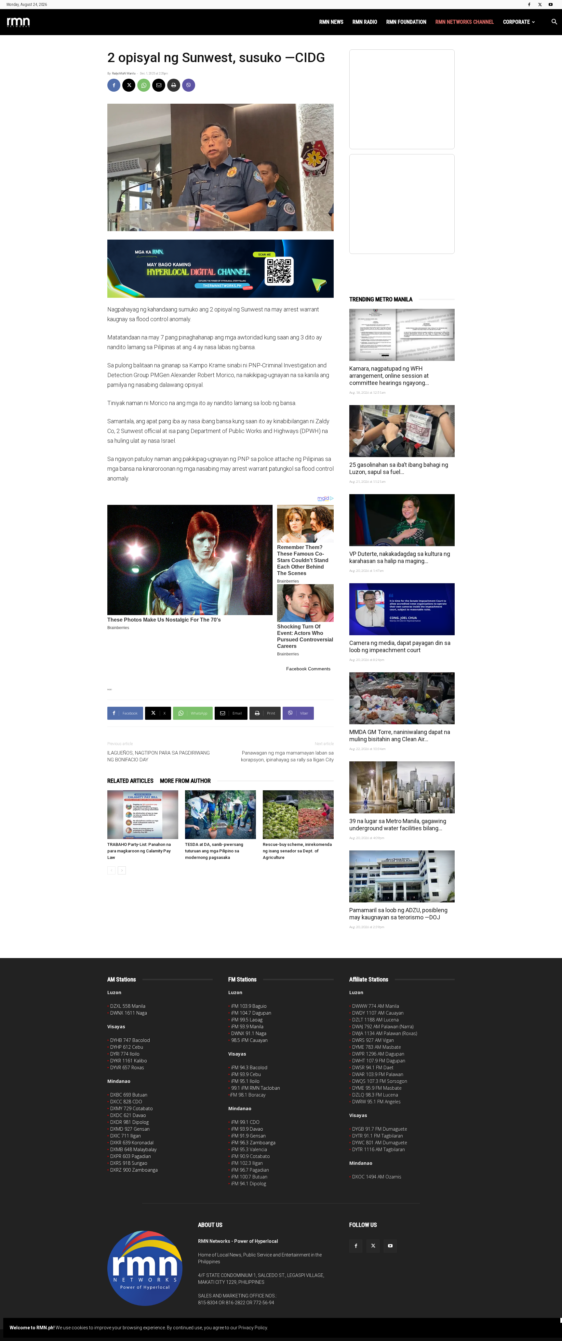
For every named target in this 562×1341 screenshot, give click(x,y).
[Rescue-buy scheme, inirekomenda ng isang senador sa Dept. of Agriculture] (298, 814)
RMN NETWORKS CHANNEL (464, 22)
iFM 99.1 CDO (245, 1122)
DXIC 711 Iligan (125, 1136)
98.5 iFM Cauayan (249, 1040)
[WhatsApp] (143, 85)
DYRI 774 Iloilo (125, 1054)
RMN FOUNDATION (406, 22)
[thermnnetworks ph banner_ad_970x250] (220, 269)
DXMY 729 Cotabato (131, 1108)
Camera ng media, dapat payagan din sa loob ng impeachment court (399, 646)
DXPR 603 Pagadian (130, 1156)
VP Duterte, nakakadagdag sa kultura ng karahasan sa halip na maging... (399, 557)
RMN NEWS (331, 22)
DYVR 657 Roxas (127, 1067)
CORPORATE (516, 22)
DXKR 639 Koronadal (132, 1142)
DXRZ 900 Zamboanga (134, 1170)
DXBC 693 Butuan (128, 1095)
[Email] (158, 85)
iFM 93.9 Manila (247, 1026)
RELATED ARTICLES (130, 780)
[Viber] (188, 85)
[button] (554, 23)
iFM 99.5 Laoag (246, 1020)
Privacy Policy (252, 1327)
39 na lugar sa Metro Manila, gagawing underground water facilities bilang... (397, 825)
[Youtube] (550, 4)
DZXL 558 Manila (127, 1006)
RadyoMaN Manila (123, 73)
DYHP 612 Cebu (126, 1047)
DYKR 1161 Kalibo (128, 1061)
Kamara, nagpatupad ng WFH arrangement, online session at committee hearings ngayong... (389, 375)
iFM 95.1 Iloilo (245, 1081)
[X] (540, 4)
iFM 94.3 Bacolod (249, 1067)
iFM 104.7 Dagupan (251, 1013)
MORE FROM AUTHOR (185, 780)
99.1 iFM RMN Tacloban (255, 1088)
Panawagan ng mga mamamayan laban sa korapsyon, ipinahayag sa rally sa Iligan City (287, 756)
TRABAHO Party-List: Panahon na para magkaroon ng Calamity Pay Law (139, 851)
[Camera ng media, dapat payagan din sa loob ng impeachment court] (402, 609)
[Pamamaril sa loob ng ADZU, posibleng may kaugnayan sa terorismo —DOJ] (402, 876)
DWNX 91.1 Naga (248, 1033)
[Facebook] (529, 4)
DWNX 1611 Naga (128, 1013)
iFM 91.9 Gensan (248, 1136)
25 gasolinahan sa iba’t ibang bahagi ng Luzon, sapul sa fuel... (398, 468)
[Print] (173, 85)
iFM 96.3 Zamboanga (253, 1142)
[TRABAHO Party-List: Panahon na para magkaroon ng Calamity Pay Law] (142, 814)
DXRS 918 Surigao (128, 1163)
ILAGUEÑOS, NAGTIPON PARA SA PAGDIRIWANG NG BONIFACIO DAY (158, 756)
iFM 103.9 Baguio (249, 1006)
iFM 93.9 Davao (247, 1129)
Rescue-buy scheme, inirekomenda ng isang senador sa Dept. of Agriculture (297, 851)
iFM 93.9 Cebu (246, 1074)
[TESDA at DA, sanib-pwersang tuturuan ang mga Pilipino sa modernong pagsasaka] (220, 814)
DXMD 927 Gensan (130, 1129)
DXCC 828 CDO (126, 1101)
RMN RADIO (365, 22)
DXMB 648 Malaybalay (133, 1149)
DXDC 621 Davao (128, 1115)
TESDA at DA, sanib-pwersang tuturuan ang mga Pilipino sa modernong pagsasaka (214, 851)
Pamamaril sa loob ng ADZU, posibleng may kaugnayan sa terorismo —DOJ (398, 914)
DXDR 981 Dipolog (129, 1122)
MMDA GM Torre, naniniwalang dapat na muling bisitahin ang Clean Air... (399, 736)
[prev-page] (111, 870)
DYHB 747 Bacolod (130, 1040)
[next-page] (122, 870)
